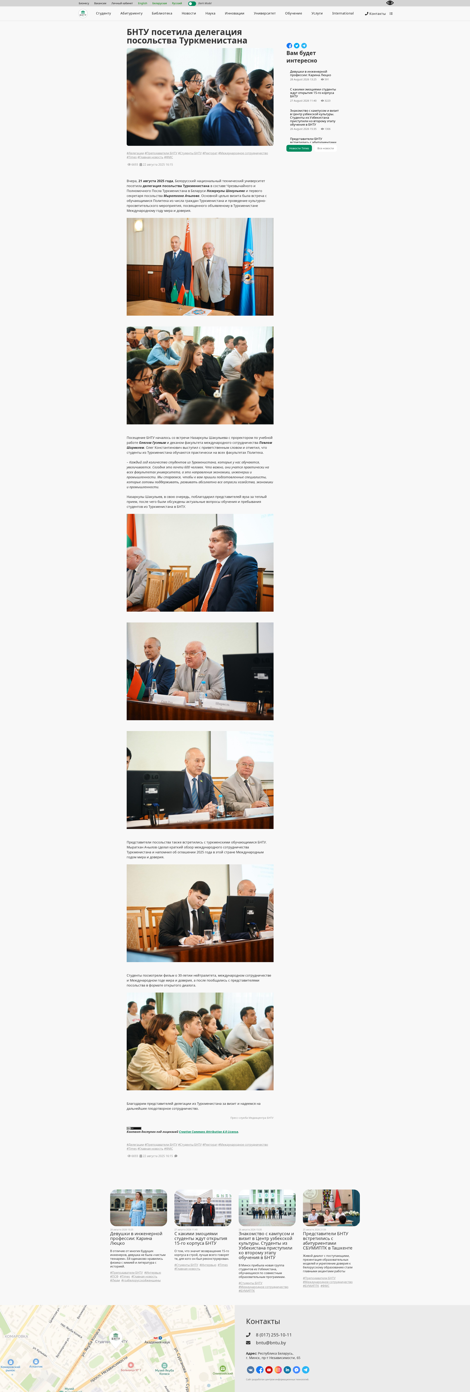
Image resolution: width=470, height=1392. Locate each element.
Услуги (317, 13)
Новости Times (299, 148)
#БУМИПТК (247, 1290)
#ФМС (168, 157)
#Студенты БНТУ (190, 153)
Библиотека (162, 13)
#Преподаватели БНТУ (161, 153)
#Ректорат (210, 153)
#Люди (115, 1280)
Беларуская (159, 3)
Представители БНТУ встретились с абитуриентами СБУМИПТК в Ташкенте (327, 1240)
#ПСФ (114, 1276)
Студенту (103, 13)
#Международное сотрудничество (243, 153)
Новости (189, 13)
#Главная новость (150, 157)
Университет (265, 13)
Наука (210, 13)
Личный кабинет (122, 3)
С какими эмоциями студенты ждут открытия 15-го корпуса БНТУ (200, 1238)
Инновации (235, 13)
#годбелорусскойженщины (141, 1280)
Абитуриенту (131, 13)
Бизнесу (84, 3)
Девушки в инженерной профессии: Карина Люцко (136, 1238)
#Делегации (135, 153)
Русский (177, 3)
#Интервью (152, 1272)
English (142, 3)
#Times (132, 157)
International (343, 13)
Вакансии (100, 3)
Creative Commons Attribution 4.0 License (208, 1132)
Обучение (293, 13)
